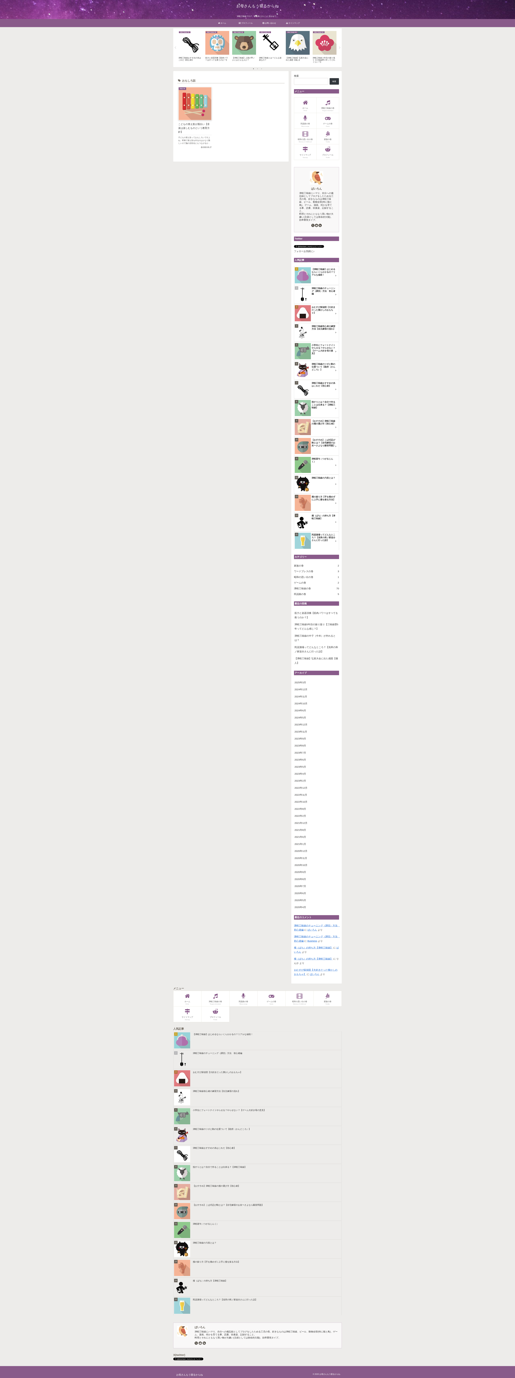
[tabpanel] (190, 47)
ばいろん (316, 188)
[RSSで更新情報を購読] (320, 225)
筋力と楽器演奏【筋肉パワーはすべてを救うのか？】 (316, 615)
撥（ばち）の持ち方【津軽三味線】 (313, 947)
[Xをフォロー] (312, 225)
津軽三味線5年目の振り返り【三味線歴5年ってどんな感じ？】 (316, 626)
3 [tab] (261, 68)
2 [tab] (257, 68)
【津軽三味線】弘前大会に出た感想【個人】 (316, 660)
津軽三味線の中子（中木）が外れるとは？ (315, 637)
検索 (296, 76)
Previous (175, 47)
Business (312, 941)
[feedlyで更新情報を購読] (316, 225)
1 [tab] (253, 68)
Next (339, 47)
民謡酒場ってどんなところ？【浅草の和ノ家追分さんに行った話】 (316, 649)
